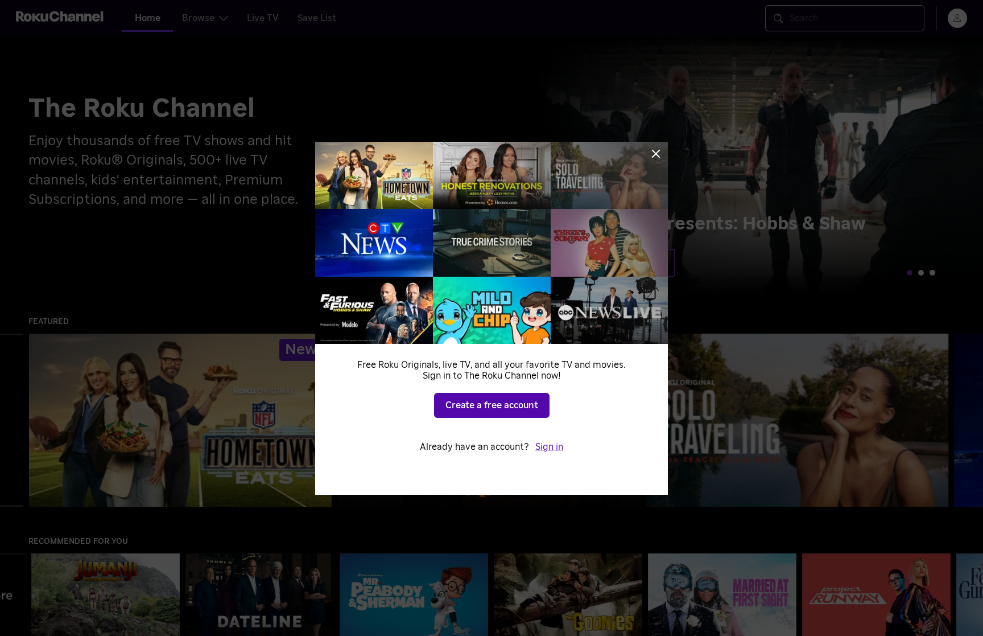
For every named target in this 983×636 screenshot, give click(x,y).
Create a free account (491, 405)
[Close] (656, 154)
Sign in (549, 447)
